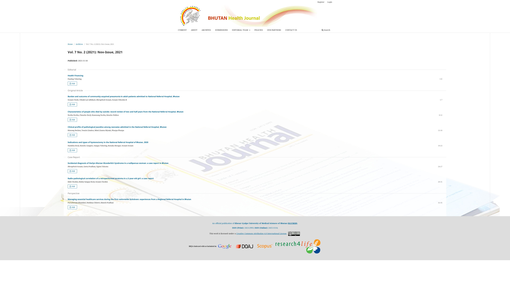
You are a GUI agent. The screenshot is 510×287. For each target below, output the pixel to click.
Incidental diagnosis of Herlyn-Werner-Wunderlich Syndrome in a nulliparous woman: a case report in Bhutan (118, 163)
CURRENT (182, 30)
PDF (73, 83)
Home (70, 44)
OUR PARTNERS (274, 30)
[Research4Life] (298, 246)
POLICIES (258, 30)
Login (329, 2)
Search (326, 30)
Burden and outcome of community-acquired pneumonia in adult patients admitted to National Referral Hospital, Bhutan (124, 96)
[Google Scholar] (224, 246)
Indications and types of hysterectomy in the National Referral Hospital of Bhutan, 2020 (108, 142)
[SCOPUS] (265, 246)
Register (321, 2)
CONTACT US (291, 30)
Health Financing (75, 75)
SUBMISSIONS (221, 30)
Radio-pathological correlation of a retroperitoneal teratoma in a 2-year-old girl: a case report (111, 178)
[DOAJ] (244, 246)
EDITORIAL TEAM (240, 30)
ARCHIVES (206, 30)
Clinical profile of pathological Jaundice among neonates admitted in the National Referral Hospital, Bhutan (117, 127)
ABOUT (194, 30)
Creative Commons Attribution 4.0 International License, (261, 233)
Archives (79, 44)
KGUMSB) (292, 223)
